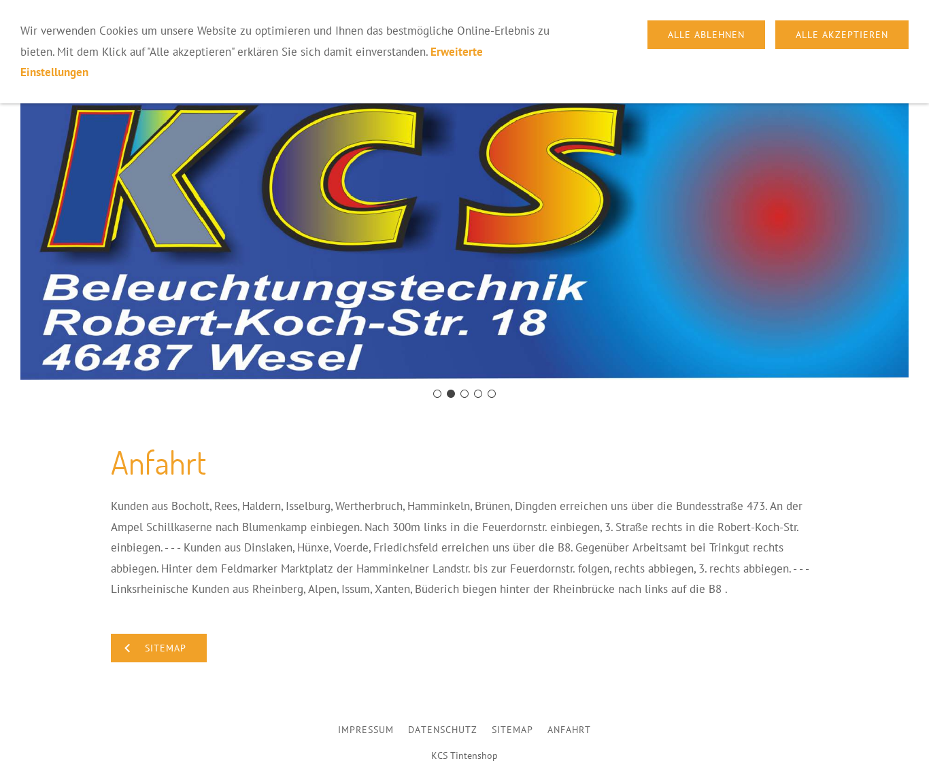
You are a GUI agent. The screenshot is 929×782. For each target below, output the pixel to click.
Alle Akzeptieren (842, 35)
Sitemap (512, 730)
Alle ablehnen (706, 35)
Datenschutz (442, 730)
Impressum (366, 730)
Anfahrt (569, 730)
